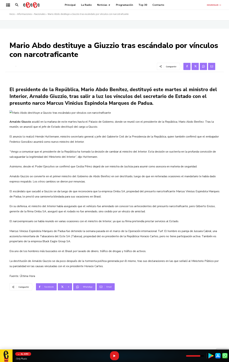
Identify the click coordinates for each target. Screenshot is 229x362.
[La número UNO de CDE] (31, 5)
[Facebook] (187, 66)
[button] (16, 5)
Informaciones (24, 14)
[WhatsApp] (203, 66)
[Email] (211, 66)
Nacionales (39, 14)
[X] (195, 66)
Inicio (12, 14)
